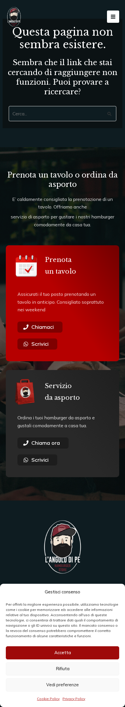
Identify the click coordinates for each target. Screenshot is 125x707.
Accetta (62, 652)
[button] (116, 592)
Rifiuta (62, 668)
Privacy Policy (74, 698)
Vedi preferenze (62, 684)
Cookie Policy (48, 698)
